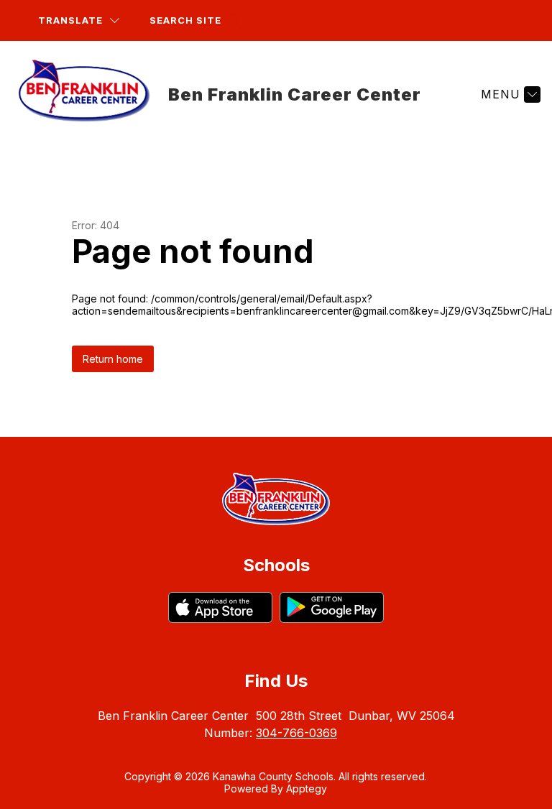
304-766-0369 (296, 733)
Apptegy (306, 788)
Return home (113, 359)
